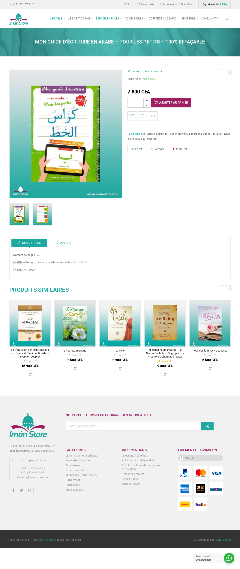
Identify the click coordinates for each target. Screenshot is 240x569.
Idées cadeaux (74, 489)
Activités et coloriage (154, 133)
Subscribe (207, 426)
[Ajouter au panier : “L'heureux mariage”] (75, 368)
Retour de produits (133, 473)
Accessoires (73, 465)
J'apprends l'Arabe (199, 133)
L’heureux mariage (75, 350)
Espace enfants (178, 133)
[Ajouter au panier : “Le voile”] (120, 368)
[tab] (29, 243)
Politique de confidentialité (138, 460)
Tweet (138, 149)
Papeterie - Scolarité (78, 460)
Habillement (73, 479)
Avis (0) (65, 243)
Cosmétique (73, 484)
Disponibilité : (135, 78)
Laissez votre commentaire (148, 71)
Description (31, 243)
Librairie (216, 133)
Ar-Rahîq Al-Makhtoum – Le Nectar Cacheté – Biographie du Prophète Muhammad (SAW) (165, 353)
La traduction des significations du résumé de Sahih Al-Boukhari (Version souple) (30, 353)
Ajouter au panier (173, 102)
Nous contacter (131, 483)
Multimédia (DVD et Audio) (81, 475)
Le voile (120, 350)
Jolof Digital (223, 539)
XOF (126, 4)
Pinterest (181, 149)
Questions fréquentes (135, 455)
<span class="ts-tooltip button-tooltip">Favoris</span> (132, 116)
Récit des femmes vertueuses (210, 350)
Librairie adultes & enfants (81, 455)
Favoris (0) (147, 4)
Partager (159, 149)
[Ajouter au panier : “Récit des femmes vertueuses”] (210, 368)
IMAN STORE (47, 539)
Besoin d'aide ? (131, 478)
